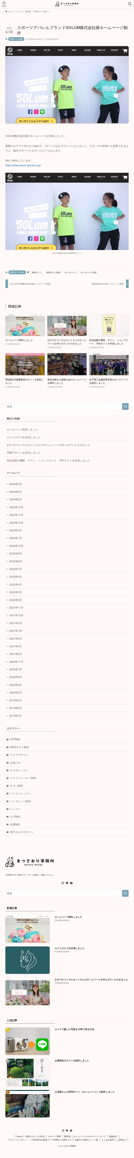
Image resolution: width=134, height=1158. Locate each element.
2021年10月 (16, 615)
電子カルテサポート (22, 832)
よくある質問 (107, 1139)
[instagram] (62, 883)
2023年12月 (16, 507)
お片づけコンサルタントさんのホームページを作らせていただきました (48, 445)
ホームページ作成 (88, 272)
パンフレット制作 (20, 801)
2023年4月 (15, 530)
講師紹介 (113, 1136)
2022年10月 (16, 546)
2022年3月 (15, 592)
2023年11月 (16, 515)
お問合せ (121, 1139)
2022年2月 (15, 600)
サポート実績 (54, 1136)
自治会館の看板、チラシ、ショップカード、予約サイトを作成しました (48, 460)
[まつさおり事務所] (67, 4)
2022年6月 (15, 576)
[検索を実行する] (125, 406)
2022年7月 (15, 569)
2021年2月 (15, 654)
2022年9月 (15, 553)
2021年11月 (16, 607)
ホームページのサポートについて (90, 1136)
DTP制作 (15, 739)
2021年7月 (15, 631)
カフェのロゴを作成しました (24, 437)
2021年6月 (15, 638)
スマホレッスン (19, 770)
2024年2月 (15, 499)
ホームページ (70, 272)
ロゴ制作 (15, 816)
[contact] (71, 883)
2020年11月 (16, 662)
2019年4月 (15, 715)
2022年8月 (15, 561)
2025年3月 (15, 484)
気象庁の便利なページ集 (86, 1139)
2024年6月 (15, 492)
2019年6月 (15, 708)
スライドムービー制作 (23, 778)
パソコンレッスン (20, 793)
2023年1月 (15, 538)
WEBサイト (37, 272)
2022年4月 (15, 584)
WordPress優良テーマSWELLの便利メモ (52, 1139)
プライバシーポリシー (18, 1139)
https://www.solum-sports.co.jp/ (23, 165)
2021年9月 (15, 623)
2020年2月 (15, 692)
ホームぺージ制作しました (22, 429)
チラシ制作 (16, 786)
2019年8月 (15, 700)
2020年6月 (15, 677)
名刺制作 (15, 824)
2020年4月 (15, 685)
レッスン (15, 809)
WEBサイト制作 (16, 39)
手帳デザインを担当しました (24, 452)
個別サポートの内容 (35, 1136)
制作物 (67, 1136)
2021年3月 (15, 646)
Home (19, 1136)
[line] (67, 883)
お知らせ (15, 762)
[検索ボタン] (130, 4)
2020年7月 (15, 669)
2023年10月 (16, 522)
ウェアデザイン (19, 755)
